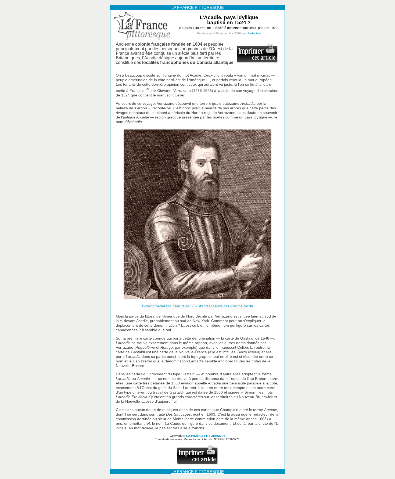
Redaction (254, 33)
